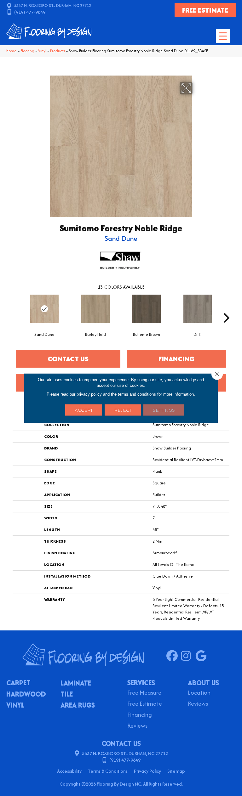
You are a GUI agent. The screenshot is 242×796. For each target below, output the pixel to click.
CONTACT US (121, 743)
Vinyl (42, 51)
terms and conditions (137, 394)
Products (57, 51)
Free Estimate (144, 704)
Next (226, 308)
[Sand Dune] (44, 309)
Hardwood (26, 694)
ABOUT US (203, 683)
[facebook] (173, 656)
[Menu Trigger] (223, 36)
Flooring (27, 51)
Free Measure (144, 693)
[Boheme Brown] (146, 309)
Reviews (137, 726)
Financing (139, 715)
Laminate (75, 683)
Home (11, 51)
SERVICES (141, 683)
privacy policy (89, 394)
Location (199, 693)
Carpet (18, 683)
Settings (164, 410)
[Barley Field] (95, 309)
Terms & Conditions (108, 771)
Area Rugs (77, 705)
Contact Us (68, 359)
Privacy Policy (147, 771)
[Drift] (197, 309)
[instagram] (188, 656)
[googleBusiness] (202, 656)
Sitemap (176, 771)
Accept (84, 410)
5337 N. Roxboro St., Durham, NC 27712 (52, 5)
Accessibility (69, 771)
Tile (66, 694)
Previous (15, 308)
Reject (122, 410)
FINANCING (176, 359)
